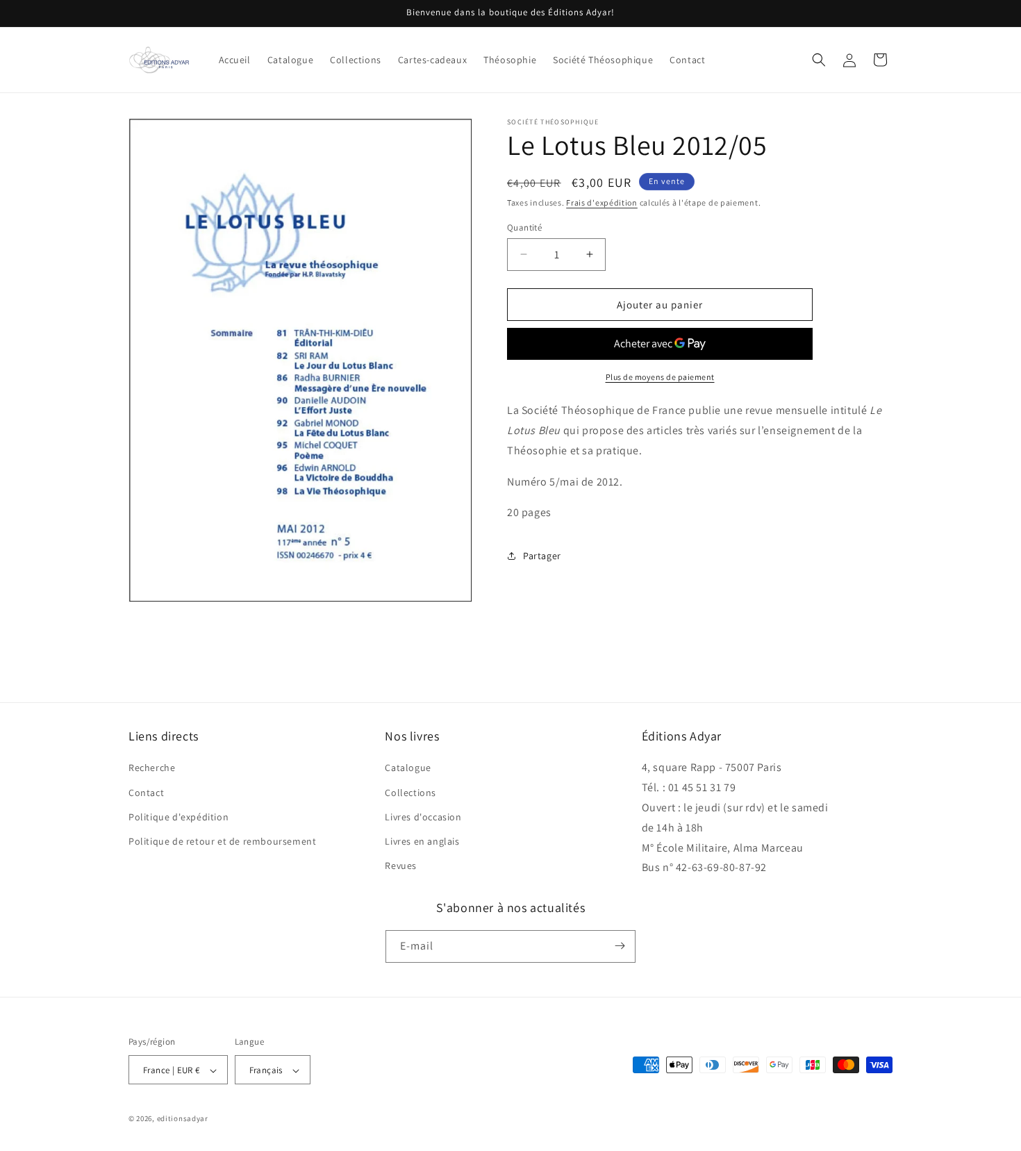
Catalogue (408, 768)
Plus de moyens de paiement (660, 377)
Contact (146, 792)
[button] (819, 59)
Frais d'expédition (602, 202)
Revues (401, 866)
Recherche (151, 768)
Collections (410, 792)
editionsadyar (182, 1119)
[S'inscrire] (619, 945)
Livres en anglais (422, 841)
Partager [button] (542, 555)
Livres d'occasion (423, 817)
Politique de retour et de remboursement (222, 841)
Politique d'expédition (178, 817)
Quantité (524, 227)
